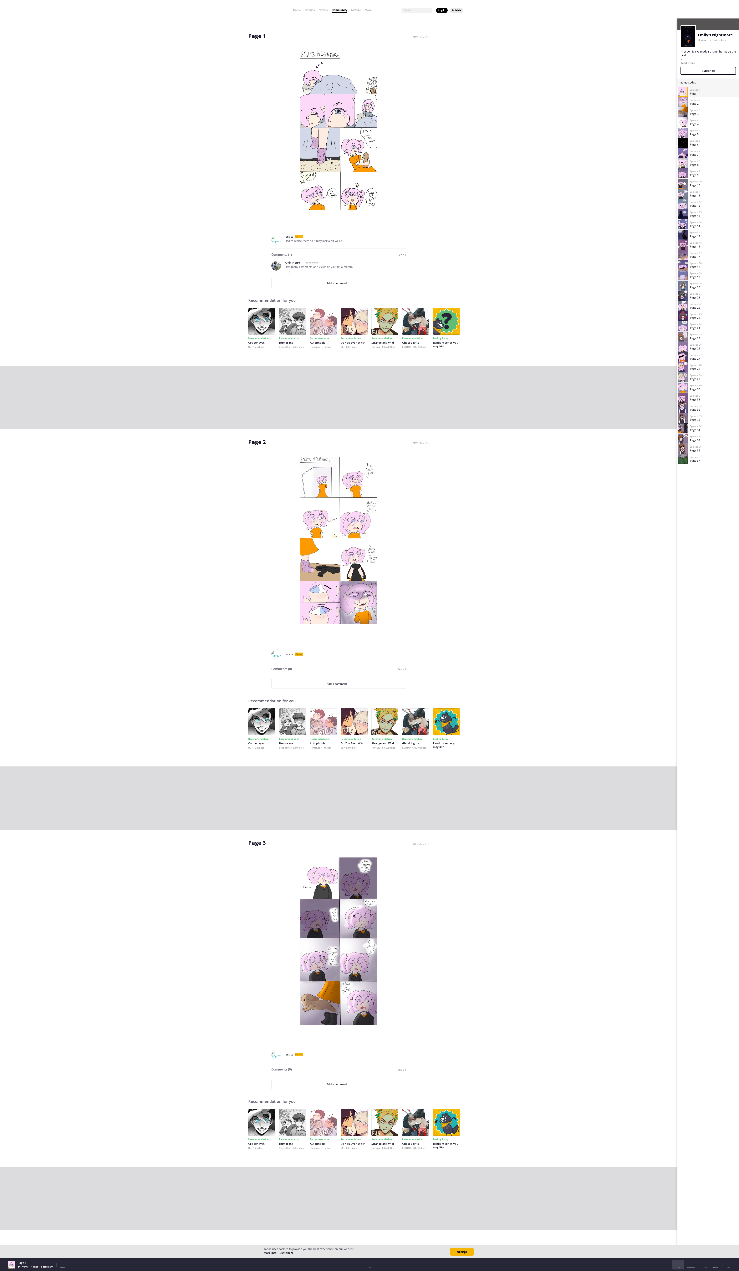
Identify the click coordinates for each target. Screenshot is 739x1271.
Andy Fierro (292, 262)
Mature (356, 10)
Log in (441, 10)
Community (339, 10)
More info (270, 1253)
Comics (310, 10)
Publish (456, 10)
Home (297, 10)
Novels (323, 10)
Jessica (289, 236)
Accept (462, 1252)
